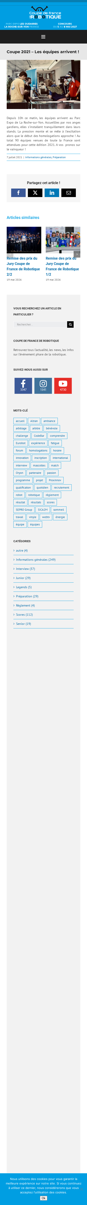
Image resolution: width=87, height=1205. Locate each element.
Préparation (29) (27, 596)
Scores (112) (24, 615)
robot (19, 495)
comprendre (57, 435)
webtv (46, 517)
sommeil (58, 509)
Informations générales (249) (36, 560)
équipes (35, 524)
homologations (38, 450)
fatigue (55, 443)
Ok (44, 1198)
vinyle (32, 517)
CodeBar (39, 435)
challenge (22, 435)
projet (39, 480)
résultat (20, 502)
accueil (20, 421)
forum (19, 450)
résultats (36, 502)
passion (51, 472)
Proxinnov (55, 480)
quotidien (42, 487)
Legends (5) (24, 587)
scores (50, 502)
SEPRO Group (24, 509)
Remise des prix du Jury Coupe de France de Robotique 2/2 (24, 240)
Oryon (19, 472)
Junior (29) (23, 578)
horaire (57, 450)
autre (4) (22, 550)
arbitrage (21, 428)
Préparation (59, 157)
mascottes (39, 465)
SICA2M (43, 509)
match (55, 465)
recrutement (61, 487)
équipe (20, 524)
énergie (60, 517)
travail (19, 517)
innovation (22, 458)
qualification (23, 487)
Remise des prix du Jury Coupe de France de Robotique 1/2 (63, 240)
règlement (52, 495)
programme (23, 480)
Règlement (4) (25, 605)
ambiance (49, 421)
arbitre (36, 428)
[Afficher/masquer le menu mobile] (43, 36)
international (60, 458)
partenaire (35, 472)
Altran (34, 421)
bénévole (52, 428)
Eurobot (20, 443)
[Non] (81, 1189)
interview (21, 465)
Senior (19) (23, 624)
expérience (38, 443)
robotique (34, 495)
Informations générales (38, 157)
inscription (40, 458)
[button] (10, 254)
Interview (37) (25, 569)
